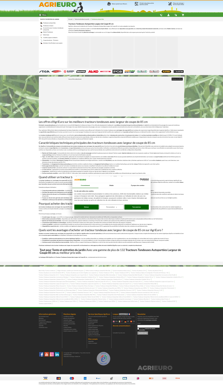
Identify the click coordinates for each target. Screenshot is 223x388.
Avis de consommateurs (121, 326)
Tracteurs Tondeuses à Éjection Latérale (150, 301)
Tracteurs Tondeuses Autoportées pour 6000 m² (136, 288)
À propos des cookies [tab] (137, 185)
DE (128, 321)
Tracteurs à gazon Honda (45, 303)
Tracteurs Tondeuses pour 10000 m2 (48, 301)
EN (116, 321)
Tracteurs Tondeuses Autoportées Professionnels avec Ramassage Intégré (57, 290)
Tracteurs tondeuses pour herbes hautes (128, 301)
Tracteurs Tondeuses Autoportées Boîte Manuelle (130, 275)
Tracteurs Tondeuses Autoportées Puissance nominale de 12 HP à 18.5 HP (139, 292)
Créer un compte (92, 343)
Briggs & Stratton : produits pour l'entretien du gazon (70, 270)
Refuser (86, 207)
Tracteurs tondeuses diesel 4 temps (160, 299)
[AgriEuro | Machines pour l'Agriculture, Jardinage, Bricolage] (62, 4)
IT (122, 321)
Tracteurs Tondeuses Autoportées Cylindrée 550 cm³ (52, 279)
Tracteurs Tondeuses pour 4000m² (107, 301)
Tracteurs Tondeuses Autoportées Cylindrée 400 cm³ (112, 277)
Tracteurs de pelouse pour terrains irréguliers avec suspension (81, 272)
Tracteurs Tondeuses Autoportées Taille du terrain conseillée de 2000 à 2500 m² (59, 299)
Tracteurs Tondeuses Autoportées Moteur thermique (80, 286)
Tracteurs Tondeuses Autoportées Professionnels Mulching (92, 290)
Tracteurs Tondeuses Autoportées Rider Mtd (84, 294)
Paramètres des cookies (69, 329)
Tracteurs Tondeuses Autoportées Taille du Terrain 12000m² (141, 294)
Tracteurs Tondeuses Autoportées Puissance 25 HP (51, 292)
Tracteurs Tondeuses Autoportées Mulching (106, 286)
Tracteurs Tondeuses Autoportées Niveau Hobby (131, 286)
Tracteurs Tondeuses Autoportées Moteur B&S (145, 283)
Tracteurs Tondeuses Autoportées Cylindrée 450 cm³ (140, 277)
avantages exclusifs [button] (151, 320)
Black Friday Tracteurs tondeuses (47, 270)
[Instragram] (51, 359)
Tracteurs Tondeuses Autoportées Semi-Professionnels (110, 294)
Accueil (70, 19)
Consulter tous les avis (119, 333)
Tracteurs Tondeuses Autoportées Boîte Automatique (102, 275)
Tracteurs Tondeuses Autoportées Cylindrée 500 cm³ (169, 277)
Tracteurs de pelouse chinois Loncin (121, 270)
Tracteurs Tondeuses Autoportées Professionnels (162, 288)
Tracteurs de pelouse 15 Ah (139, 270)
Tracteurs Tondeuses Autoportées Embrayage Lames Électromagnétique (57, 281)
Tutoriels (41, 325)
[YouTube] (46, 359)
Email (138, 323)
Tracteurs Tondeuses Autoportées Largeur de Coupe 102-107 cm (93, 281)
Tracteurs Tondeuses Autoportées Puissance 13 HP (149, 290)
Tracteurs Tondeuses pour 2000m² (87, 301)
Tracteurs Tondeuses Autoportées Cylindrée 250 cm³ (83, 277)
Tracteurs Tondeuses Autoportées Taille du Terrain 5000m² (85, 297)
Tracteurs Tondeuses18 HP (168, 301)
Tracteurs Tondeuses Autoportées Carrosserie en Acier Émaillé (160, 275)
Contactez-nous (43, 327)
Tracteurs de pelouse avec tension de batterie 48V (51, 272)
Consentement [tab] (85, 185)
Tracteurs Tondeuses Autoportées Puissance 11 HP (122, 290)
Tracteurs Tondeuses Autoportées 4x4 (48, 275)
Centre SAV (91, 323)
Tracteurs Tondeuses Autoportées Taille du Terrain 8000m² (116, 297)
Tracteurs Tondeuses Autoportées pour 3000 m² (109, 288)
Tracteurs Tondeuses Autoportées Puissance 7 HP (78, 292)
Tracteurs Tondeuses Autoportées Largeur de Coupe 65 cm (159, 281)
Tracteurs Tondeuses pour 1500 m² (68, 301)
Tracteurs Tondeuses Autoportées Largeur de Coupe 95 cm (116, 283)
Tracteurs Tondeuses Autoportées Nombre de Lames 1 (159, 286)
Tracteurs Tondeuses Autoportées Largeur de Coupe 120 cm (127, 281)
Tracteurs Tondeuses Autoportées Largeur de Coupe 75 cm (53, 283)
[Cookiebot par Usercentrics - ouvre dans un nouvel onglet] (141, 179)
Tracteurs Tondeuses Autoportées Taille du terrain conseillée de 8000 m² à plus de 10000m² (156, 297)
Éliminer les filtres (177, 79)
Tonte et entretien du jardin (49, 19)
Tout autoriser (136, 207)
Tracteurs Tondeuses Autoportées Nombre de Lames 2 (52, 288)
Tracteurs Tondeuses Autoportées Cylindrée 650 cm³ (109, 279)
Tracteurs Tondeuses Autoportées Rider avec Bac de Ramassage (55, 294)
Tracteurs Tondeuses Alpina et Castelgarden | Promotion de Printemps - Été (149, 272)
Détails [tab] (111, 185)
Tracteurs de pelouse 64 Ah (155, 270)
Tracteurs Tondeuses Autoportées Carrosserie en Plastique (53, 277)
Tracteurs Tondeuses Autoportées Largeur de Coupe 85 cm (85, 283)
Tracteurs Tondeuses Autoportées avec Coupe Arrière (73, 275)
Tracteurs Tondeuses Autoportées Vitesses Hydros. (93, 299)
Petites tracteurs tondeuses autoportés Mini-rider (98, 270)
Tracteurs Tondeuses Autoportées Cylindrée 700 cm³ (137, 279)
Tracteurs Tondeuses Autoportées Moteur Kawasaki (52, 286)
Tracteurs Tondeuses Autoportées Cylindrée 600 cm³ (80, 279)
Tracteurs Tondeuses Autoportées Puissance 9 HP (105, 292)
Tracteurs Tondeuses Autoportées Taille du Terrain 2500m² (53, 297)
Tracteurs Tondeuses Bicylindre (141, 299)
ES (133, 321)
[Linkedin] (57, 359)
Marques (41, 318)
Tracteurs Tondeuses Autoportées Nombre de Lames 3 (81, 288)
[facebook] (41, 359)
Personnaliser (110, 207)
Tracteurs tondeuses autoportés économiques (120, 299)
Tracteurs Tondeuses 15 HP (106, 272)
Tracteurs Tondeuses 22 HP (122, 272)
